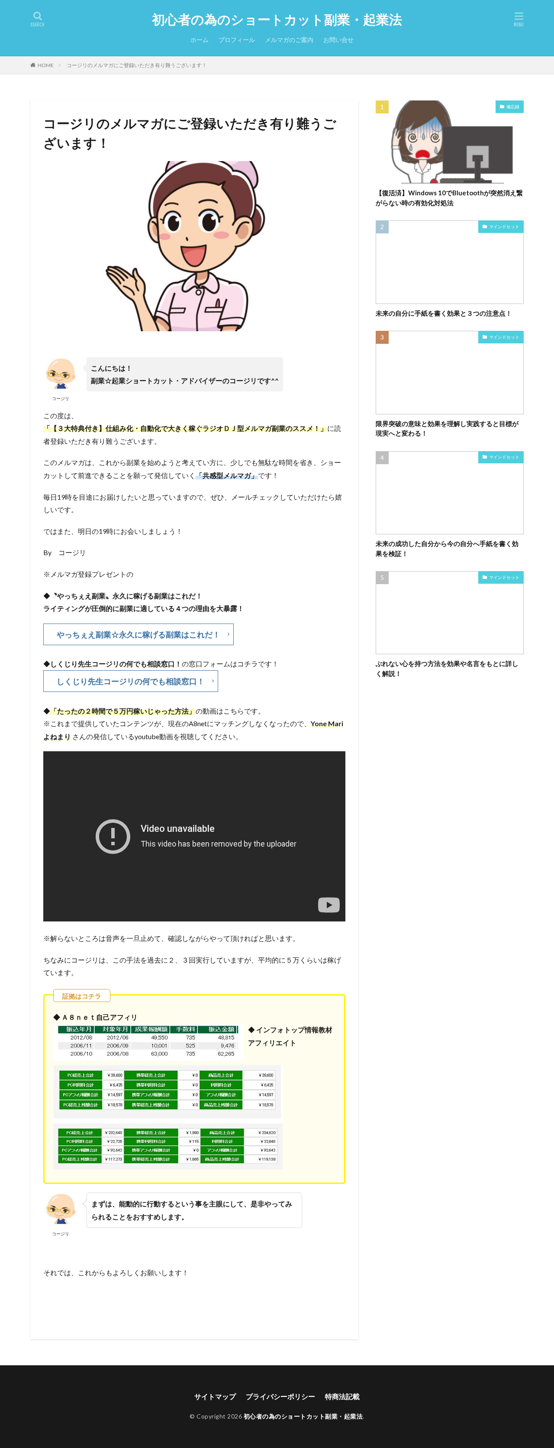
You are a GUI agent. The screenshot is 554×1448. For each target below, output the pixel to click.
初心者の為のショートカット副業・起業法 (277, 19)
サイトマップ (215, 1396)
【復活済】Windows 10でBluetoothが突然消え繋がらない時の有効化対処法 (449, 198)
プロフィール (237, 39)
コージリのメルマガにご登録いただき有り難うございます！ (137, 65)
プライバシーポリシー (280, 1396)
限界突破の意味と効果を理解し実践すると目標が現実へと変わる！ (447, 428)
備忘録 (512, 106)
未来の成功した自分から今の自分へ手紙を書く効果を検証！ (447, 548)
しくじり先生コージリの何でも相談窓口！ (131, 681)
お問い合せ (338, 39)
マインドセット (504, 226)
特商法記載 (342, 1396)
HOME (46, 65)
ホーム (199, 39)
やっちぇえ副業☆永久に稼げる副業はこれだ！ (138, 634)
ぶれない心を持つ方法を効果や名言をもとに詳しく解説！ (447, 668)
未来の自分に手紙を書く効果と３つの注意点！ (444, 313)
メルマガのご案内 (289, 39)
